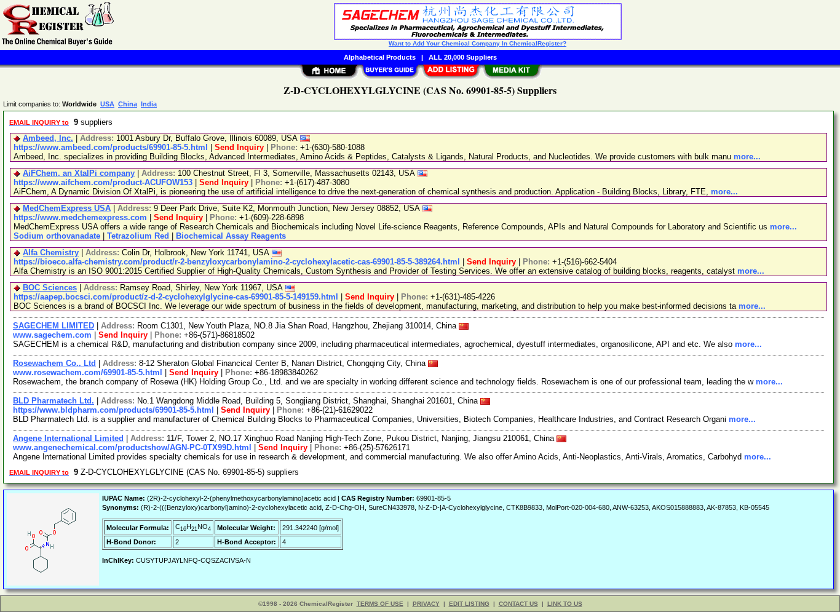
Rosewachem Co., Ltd (54, 363)
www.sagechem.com (52, 335)
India (149, 104)
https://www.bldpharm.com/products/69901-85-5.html (113, 410)
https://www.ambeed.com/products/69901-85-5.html (111, 147)
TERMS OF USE (380, 603)
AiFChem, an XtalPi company (79, 173)
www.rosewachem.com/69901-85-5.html (87, 372)
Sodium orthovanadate (57, 235)
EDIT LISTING (469, 603)
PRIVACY (426, 603)
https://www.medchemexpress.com (80, 217)
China (127, 104)
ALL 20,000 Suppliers (463, 57)
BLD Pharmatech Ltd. (53, 400)
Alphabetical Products (380, 57)
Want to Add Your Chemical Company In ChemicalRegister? (477, 43)
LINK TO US (564, 603)
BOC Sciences (50, 287)
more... (747, 156)
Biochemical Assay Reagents (231, 235)
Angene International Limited (68, 438)
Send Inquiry (239, 147)
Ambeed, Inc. (48, 138)
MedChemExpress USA (67, 208)
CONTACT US (518, 603)
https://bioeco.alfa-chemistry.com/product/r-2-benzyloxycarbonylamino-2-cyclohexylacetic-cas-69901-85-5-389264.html (237, 261)
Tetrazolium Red (138, 235)
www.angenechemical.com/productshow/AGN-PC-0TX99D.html (132, 447)
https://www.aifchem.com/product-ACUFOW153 (103, 182)
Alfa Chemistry (51, 252)
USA (107, 104)
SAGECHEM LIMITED (53, 325)
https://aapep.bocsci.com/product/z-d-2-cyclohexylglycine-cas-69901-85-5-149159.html (176, 296)
